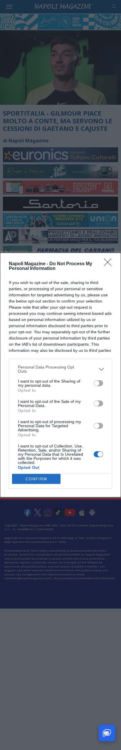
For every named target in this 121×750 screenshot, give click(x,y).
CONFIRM (36, 479)
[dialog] (60, 375)
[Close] (109, 264)
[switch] (98, 383)
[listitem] (60, 369)
